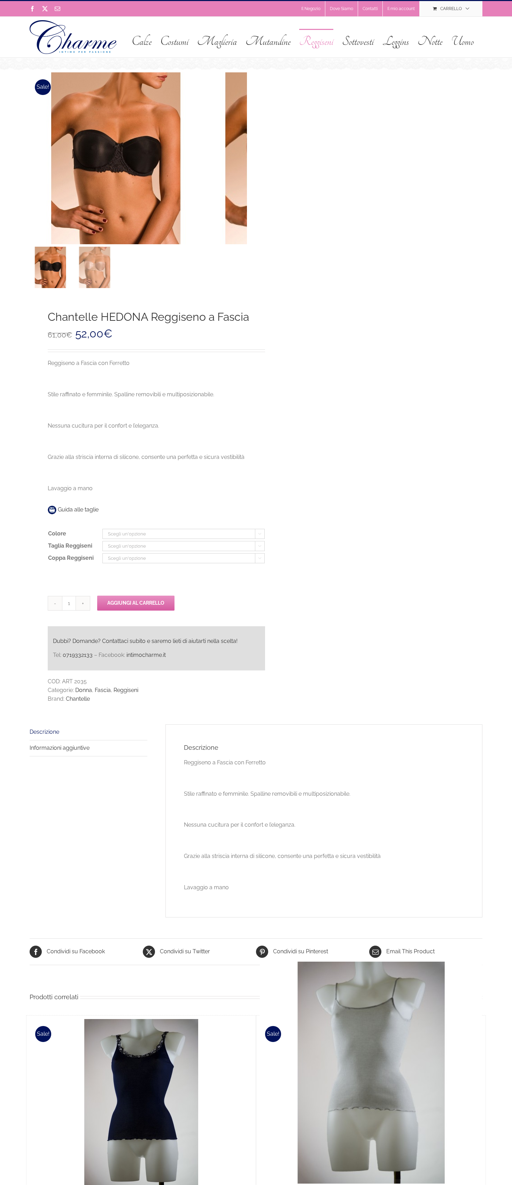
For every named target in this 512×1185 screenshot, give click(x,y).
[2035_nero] (117, 158)
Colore (57, 533)
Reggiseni (126, 690)
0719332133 (78, 655)
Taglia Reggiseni (70, 545)
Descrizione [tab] (44, 732)
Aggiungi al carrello (135, 603)
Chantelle (78, 698)
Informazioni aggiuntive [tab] (60, 748)
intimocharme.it (146, 655)
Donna (83, 690)
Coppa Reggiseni (71, 558)
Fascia (103, 690)
